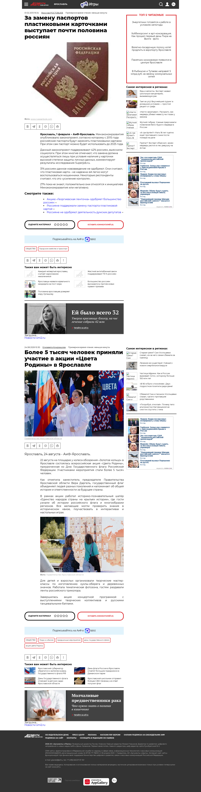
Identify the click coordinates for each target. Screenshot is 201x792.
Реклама (92, 735)
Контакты (71, 738)
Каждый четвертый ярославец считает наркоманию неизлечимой (53, 274)
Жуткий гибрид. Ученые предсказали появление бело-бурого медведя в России (158, 124)
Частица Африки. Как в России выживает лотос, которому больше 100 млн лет (157, 376)
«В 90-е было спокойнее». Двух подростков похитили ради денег (156, 385)
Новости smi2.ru (34, 337)
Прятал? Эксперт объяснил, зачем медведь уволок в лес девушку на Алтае (156, 145)
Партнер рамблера (72, 780)
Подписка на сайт (54, 738)
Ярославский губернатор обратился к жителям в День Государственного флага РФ (52, 671)
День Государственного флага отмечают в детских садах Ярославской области (53, 681)
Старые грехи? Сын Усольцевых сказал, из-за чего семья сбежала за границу (157, 355)
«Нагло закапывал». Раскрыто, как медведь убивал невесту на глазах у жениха (157, 114)
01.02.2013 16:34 (31, 13)
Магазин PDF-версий (110, 735)
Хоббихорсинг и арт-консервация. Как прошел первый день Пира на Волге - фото (151, 36)
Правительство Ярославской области (43, 438)
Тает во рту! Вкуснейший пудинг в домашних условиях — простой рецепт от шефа (156, 104)
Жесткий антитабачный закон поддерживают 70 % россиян (102, 272)
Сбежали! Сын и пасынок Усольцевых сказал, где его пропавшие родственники (158, 396)
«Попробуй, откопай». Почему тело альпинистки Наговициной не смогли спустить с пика (157, 407)
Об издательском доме (57, 735)
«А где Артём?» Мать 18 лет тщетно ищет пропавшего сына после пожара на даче (157, 135)
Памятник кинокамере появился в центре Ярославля (151, 61)
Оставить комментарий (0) (101, 225)
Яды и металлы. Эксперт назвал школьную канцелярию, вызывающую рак (155, 93)
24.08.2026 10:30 (32, 347)
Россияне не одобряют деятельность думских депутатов (84, 212)
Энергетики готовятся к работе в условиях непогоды (151, 23)
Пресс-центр (78, 735)
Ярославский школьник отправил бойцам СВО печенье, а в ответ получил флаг (104, 681)
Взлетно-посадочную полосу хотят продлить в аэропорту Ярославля (151, 48)
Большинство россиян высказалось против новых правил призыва (101, 284)
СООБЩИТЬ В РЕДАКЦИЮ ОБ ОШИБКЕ (97, 738)
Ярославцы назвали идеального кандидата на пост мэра (54, 282)
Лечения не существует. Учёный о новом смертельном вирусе (156, 364)
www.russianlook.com (41, 119)
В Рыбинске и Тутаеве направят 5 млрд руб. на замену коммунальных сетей (151, 74)
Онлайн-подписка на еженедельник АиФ (144, 735)
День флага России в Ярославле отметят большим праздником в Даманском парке (104, 671)
